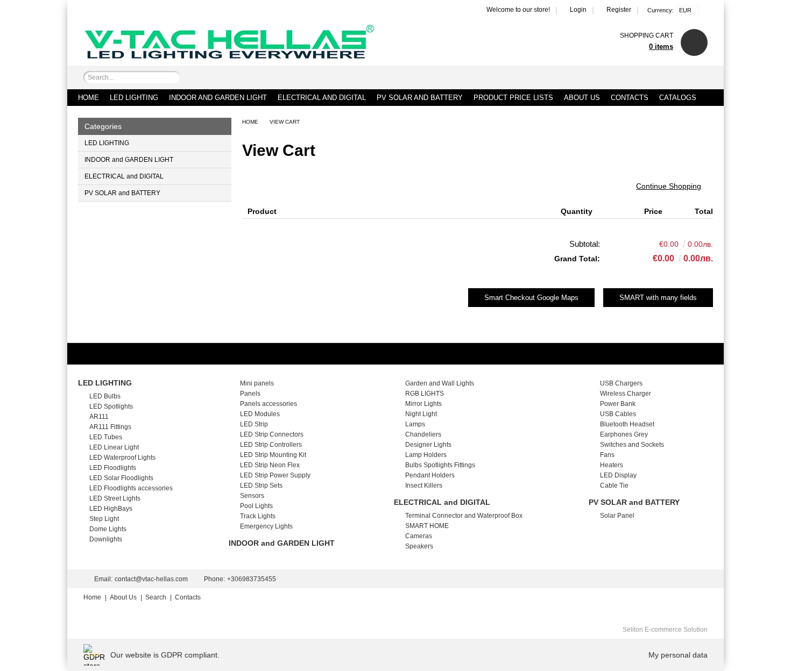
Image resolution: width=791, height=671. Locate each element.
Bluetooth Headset (627, 424)
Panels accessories (268, 404)
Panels (250, 393)
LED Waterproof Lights (122, 457)
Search (155, 597)
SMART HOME (427, 526)
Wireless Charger (625, 393)
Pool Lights (256, 506)
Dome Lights (107, 529)
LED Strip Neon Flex (270, 465)
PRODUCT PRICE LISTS (513, 98)
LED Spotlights (111, 406)
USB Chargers (621, 383)
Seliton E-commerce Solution (665, 629)
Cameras (418, 536)
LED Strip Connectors (271, 434)
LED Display (618, 475)
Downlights (105, 539)
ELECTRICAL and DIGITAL (322, 98)
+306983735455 (251, 579)
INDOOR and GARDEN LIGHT (218, 98)
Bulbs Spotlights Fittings (440, 465)
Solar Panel (617, 515)
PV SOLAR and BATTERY (420, 98)
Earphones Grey (624, 434)
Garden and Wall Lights (439, 383)
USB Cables (618, 414)
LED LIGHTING (134, 98)
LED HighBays (110, 508)
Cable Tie (614, 485)
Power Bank (617, 404)
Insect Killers (423, 485)
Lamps (415, 424)
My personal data (678, 655)
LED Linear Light (114, 447)
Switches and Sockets (632, 444)
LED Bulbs (105, 396)
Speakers (419, 546)
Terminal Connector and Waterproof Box (463, 515)
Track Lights (258, 516)
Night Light (421, 414)
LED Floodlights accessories (131, 488)
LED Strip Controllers (271, 444)
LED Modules (260, 414)
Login (578, 9)
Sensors (252, 495)
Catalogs (677, 98)
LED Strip (254, 424)
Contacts (629, 98)
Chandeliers (423, 434)
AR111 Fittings (110, 427)
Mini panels (257, 383)
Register (618, 9)
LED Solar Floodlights (121, 478)
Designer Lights (428, 444)
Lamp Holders (426, 455)
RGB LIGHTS (424, 393)
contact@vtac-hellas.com (151, 579)
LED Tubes (105, 437)
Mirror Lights (423, 404)
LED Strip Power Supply (275, 475)
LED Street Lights (114, 498)
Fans (607, 455)
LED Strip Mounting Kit (273, 455)
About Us (582, 98)
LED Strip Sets (261, 485)
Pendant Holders (430, 475)
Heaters (611, 465)
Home (88, 98)
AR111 (99, 416)
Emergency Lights (266, 526)
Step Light (104, 519)
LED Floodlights (112, 468)
